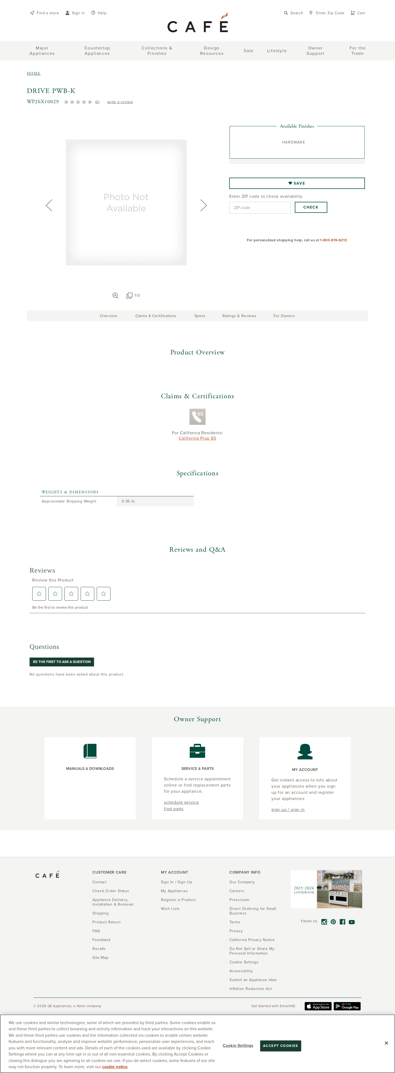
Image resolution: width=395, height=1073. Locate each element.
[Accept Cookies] (386, 1043)
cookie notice (115, 1066)
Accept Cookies (280, 1046)
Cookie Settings (238, 1045)
